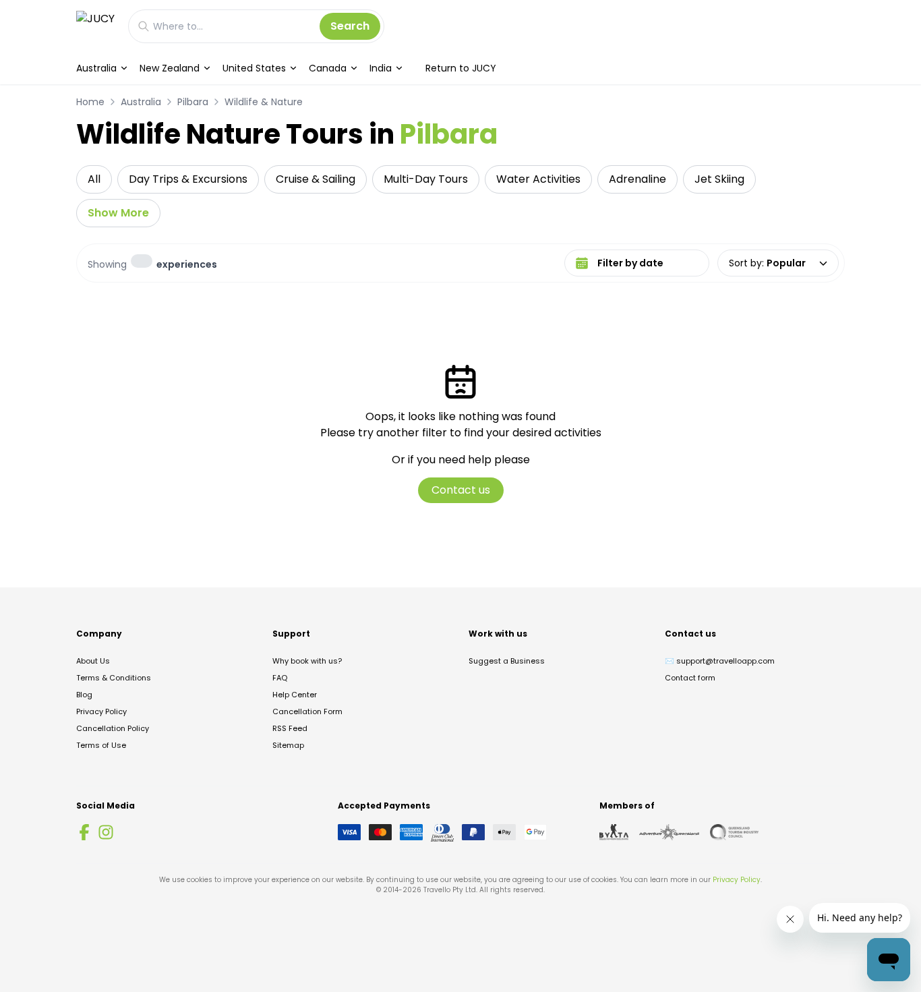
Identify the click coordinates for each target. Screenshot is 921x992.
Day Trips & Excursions (188, 179)
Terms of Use (101, 745)
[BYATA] (613, 832)
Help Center (294, 694)
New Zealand (170, 68)
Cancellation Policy (112, 728)
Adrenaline (637, 179)
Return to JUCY (460, 68)
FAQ (279, 677)
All (94, 179)
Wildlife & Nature (264, 102)
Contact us (461, 490)
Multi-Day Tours (426, 179)
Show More (118, 213)
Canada (328, 68)
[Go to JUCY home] (95, 26)
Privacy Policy (101, 711)
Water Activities (538, 179)
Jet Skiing (719, 179)
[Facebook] (84, 832)
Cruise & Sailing (315, 179)
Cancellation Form (307, 711)
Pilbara (192, 102)
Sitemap (288, 745)
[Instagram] (106, 832)
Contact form (690, 677)
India (380, 68)
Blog (84, 694)
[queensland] (734, 832)
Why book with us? (307, 660)
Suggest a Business (507, 660)
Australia (96, 68)
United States (254, 68)
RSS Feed (289, 728)
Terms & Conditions (113, 677)
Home (90, 102)
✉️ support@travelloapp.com (720, 660)
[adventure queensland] (669, 832)
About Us (93, 660)
